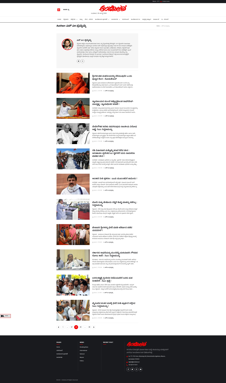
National (82, 354)
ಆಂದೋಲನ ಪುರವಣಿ (62, 354)
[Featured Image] (73, 83)
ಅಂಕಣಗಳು (59, 357)
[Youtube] (140, 369)
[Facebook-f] (128, 369)
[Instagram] (136, 369)
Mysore (82, 357)
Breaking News (84, 347)
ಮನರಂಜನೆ (59, 351)
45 (89, 327)
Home (158, 26)
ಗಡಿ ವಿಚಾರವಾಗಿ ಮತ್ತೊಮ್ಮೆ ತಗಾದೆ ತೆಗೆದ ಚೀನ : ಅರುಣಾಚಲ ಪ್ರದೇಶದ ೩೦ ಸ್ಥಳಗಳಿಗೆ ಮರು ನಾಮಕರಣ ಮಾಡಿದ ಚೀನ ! (113, 153)
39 (80, 327)
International (83, 351)
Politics (82, 361)
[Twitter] (132, 369)
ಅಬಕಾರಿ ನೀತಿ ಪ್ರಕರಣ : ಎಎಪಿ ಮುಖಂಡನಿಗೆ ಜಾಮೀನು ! (114, 178)
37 (71, 327)
